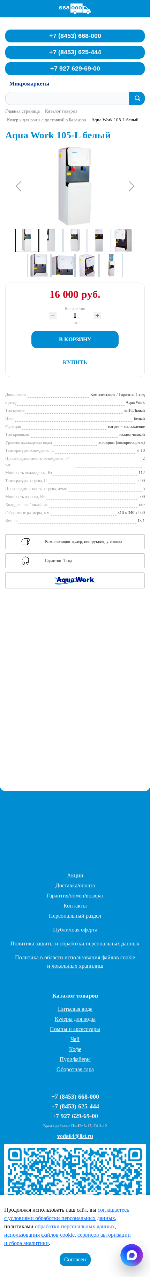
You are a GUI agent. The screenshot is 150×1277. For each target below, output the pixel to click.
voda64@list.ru (75, 1136)
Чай (75, 1039)
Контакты (75, 906)
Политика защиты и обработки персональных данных (75, 943)
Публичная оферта (75, 930)
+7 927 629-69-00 (75, 68)
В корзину (75, 339)
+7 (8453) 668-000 (75, 35)
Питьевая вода (75, 1009)
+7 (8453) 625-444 (75, 52)
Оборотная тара (75, 1069)
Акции (75, 875)
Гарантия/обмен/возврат (75, 895)
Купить (75, 362)
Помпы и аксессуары (75, 1029)
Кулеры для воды (75, 1019)
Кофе (75, 1049)
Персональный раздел (75, 916)
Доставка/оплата (75, 885)
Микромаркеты (29, 84)
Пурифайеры (75, 1059)
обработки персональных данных (75, 1226)
